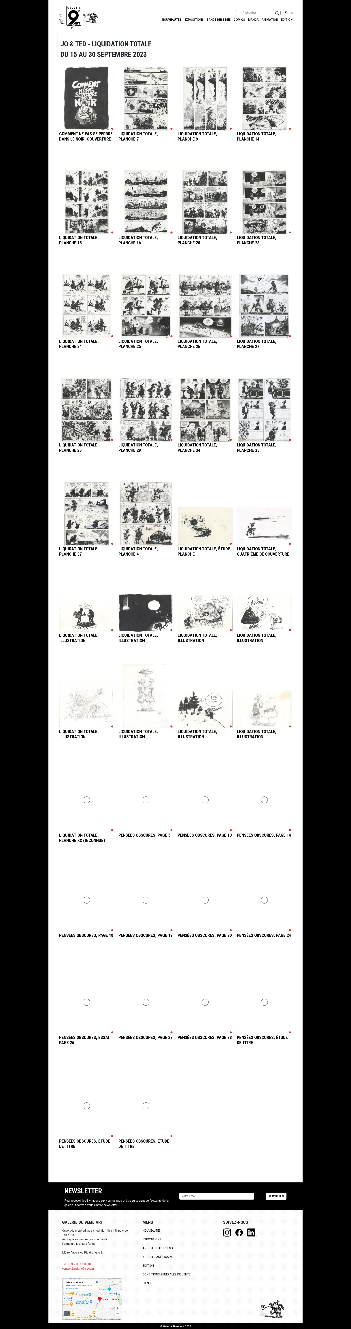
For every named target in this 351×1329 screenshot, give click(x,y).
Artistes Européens (158, 1248)
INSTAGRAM (345, 47)
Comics (239, 19)
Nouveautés (172, 19)
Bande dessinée (219, 19)
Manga (253, 19)
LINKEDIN (345, 65)
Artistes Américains (158, 1257)
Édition (286, 19)
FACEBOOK (345, 28)
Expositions (194, 19)
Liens (147, 1283)
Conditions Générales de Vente (166, 1274)
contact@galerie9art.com (78, 1268)
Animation (270, 19)
